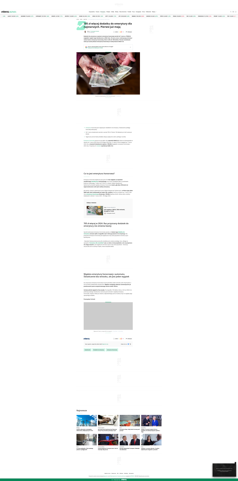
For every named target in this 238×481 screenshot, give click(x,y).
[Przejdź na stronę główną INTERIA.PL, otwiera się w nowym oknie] (5, 12)
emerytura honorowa (112, 350)
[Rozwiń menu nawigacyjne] (236, 11)
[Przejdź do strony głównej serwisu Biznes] (13, 12)
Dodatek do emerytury (98, 350)
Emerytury (85, 19)
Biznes (81, 19)
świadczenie (87, 350)
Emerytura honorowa (89, 140)
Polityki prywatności (113, 476)
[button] (113, 11)
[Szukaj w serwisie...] (231, 11)
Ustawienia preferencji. (121, 476)
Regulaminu (106, 476)
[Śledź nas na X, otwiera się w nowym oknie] (130, 344)
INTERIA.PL (132, 476)
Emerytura (88, 127)
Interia (77, 19)
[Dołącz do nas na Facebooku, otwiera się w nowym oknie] (128, 344)
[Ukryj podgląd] (235, 462)
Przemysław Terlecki (94, 31)
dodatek (99, 146)
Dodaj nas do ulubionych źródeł (100, 47)
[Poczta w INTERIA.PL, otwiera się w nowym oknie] (233, 11)
